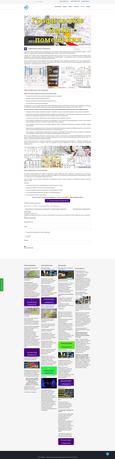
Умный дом (70, 283)
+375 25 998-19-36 (75, 1)
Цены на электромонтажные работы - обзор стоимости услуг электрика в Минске (48, 306)
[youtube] (40, 1)
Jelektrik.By (58, 6)
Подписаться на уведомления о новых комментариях (38, 232)
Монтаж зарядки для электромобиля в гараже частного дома (81, 293)
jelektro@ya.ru (85, 1)
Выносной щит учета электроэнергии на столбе (81, 271)
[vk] (42, 1)
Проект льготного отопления (31, 306)
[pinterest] (38, 1)
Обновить (26, 240)
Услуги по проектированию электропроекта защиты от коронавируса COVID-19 (30, 358)
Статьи (82, 6)
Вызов (65, 6)
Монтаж (76, 6)
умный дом (65, 402)
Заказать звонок (1, 285)
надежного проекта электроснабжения (59, 135)
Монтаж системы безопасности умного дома (48, 268)
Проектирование (44, 206)
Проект (70, 6)
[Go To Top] (107, 453)
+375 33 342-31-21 (64, 1)
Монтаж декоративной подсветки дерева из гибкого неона (82, 329)
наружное (61, 308)
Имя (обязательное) (28, 222)
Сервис (88, 6)
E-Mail (25, 226)
